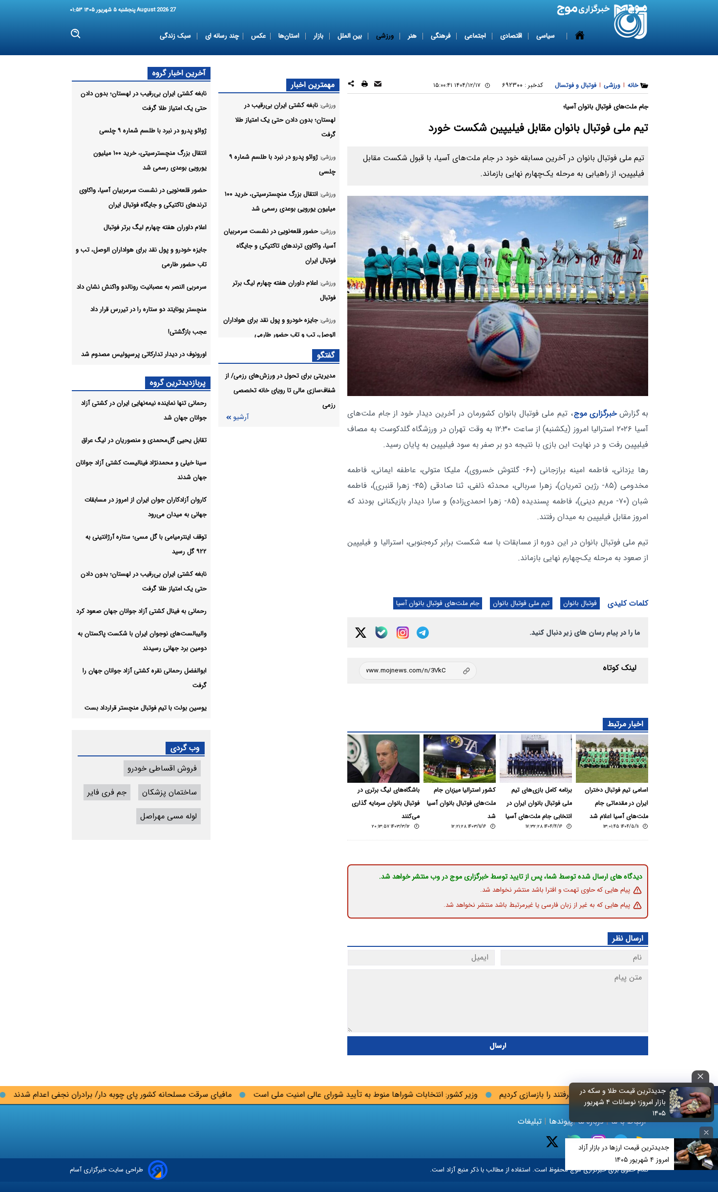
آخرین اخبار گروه (179, 73)
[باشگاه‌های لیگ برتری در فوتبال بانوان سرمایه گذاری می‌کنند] (383, 758)
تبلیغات (531, 1121)
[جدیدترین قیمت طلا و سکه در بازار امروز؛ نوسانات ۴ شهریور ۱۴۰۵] (691, 1102)
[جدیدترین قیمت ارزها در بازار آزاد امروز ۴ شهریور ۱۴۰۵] (696, 1154)
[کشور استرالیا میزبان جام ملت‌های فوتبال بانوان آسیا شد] (459, 758)
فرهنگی (441, 36)
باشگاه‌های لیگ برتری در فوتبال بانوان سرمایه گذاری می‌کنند (386, 803)
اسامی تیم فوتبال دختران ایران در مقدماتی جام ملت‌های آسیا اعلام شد (616, 803)
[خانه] (580, 36)
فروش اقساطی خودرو (162, 768)
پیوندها (560, 1121)
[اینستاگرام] (403, 633)
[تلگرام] (423, 632)
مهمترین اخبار (313, 85)
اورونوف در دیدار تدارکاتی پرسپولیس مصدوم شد (144, 354)
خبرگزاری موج (595, 413)
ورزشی (386, 36)
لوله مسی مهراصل (168, 816)
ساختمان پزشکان (169, 792)
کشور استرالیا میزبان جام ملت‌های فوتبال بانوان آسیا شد (461, 803)
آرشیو (241, 417)
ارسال (498, 1045)
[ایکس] (360, 632)
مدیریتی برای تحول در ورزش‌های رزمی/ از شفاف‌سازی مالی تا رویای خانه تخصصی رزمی (280, 390)
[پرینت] (364, 85)
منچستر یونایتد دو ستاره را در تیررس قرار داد (148, 309)
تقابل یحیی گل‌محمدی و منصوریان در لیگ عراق (144, 440)
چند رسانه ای (222, 36)
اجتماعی (476, 36)
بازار (319, 36)
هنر (413, 36)
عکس (258, 36)
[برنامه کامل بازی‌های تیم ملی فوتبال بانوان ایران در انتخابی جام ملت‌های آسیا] (536, 758)
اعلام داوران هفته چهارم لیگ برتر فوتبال (155, 227)
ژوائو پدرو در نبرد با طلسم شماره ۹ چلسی (153, 130)
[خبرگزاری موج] (630, 21)
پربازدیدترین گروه (178, 382)
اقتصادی (512, 36)
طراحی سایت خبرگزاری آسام (106, 1170)
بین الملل (351, 36)
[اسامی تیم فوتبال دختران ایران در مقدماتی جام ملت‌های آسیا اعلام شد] (612, 758)
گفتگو (326, 355)
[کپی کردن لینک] (418, 671)
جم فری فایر (107, 792)
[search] (76, 34)
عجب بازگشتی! (187, 332)
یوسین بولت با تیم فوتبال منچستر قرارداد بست (145, 708)
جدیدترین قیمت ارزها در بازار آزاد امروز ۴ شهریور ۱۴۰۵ (623, 1153)
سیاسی (546, 36)
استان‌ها (289, 36)
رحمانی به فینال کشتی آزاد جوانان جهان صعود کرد (141, 611)
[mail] (377, 85)
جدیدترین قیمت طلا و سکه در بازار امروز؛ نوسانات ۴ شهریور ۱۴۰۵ (623, 1102)
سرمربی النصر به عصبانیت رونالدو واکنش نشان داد (142, 287)
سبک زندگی (176, 36)
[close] (700, 1076)
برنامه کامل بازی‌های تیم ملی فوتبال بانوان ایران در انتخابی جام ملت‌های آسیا (539, 803)
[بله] (381, 632)
